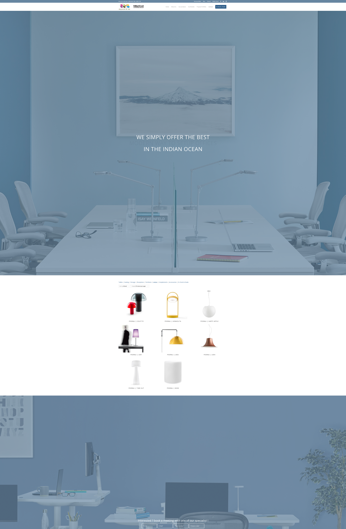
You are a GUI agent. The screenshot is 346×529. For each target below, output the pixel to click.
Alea (204, 1)
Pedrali (209, 1)
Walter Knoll (215, 1)
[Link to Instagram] (226, 1)
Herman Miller (197, 1)
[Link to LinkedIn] (223, 1)
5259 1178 (138, 1)
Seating (126, 282)
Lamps (155, 282)
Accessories (173, 282)
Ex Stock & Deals (183, 282)
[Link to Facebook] (220, 1)
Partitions (148, 282)
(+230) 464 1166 (131, 1)
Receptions (140, 282)
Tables (120, 282)
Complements (163, 282)
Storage (132, 282)
